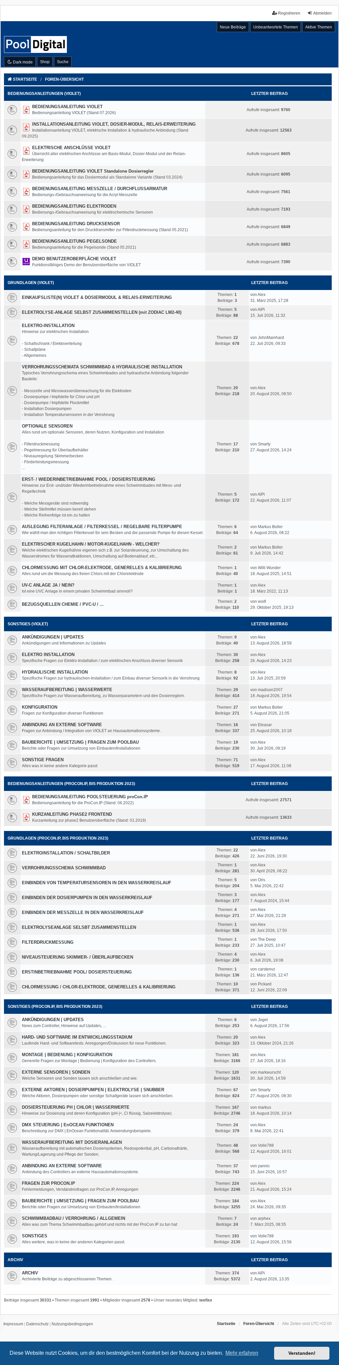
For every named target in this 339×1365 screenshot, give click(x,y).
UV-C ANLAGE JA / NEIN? (48, 585)
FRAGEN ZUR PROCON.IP (48, 1183)
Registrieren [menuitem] (289, 13)
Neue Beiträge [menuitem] (233, 27)
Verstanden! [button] (301, 1353)
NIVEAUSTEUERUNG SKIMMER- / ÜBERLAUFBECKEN (77, 957)
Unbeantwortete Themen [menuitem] (275, 27)
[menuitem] (13, 1324)
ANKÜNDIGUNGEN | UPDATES (53, 637)
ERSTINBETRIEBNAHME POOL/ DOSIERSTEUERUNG (77, 972)
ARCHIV (15, 1260)
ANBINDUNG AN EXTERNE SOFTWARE (62, 724)
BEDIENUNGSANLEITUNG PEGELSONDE (74, 241)
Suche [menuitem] (63, 62)
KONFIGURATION (39, 707)
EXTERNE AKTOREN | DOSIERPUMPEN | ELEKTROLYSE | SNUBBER (93, 1089)
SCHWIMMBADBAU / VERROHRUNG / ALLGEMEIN (73, 1218)
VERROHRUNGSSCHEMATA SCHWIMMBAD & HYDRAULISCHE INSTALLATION (102, 366)
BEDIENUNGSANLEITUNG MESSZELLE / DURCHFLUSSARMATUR (99, 188)
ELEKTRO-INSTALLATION (48, 325)
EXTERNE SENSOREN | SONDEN (56, 1072)
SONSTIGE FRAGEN (43, 759)
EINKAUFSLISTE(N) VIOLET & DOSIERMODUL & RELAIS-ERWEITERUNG (97, 297)
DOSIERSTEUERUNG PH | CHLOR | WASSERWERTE (75, 1107)
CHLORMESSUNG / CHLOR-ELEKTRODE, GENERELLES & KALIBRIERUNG (98, 986)
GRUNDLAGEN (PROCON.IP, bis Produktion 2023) (58, 838)
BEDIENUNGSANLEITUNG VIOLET (67, 106)
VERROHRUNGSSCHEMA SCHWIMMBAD (64, 867)
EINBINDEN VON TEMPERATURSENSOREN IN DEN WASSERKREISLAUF (96, 882)
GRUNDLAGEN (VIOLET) (31, 282)
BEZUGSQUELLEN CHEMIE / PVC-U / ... (63, 604)
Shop (45, 62)
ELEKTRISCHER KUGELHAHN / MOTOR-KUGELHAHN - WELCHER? (91, 544)
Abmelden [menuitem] (322, 13)
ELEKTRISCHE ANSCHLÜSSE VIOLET (71, 147)
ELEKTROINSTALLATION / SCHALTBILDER (66, 852)
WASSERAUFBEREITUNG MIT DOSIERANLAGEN (72, 1142)
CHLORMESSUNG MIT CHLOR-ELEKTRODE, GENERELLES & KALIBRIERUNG (102, 567)
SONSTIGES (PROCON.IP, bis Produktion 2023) (55, 1006)
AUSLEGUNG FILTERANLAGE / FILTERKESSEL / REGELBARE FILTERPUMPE (102, 526)
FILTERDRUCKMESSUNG (47, 942)
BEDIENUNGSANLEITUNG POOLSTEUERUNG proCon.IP (90, 796)
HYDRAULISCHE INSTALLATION (55, 672)
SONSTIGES (34, 1235)
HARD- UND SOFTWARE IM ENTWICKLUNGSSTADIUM (77, 1037)
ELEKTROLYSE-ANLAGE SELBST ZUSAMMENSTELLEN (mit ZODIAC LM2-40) (101, 312)
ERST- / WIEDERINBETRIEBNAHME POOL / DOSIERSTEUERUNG (88, 479)
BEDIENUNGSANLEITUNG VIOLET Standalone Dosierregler (93, 171)
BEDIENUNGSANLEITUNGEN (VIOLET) (44, 93)
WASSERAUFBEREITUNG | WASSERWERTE (67, 689)
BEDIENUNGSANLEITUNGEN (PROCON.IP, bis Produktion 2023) (71, 783)
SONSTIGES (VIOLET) (28, 624)
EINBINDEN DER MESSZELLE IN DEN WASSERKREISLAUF (83, 912)
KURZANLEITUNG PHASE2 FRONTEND (72, 814)
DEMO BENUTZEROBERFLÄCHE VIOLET (74, 258)
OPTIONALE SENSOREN (47, 426)
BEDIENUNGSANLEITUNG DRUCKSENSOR (76, 223)
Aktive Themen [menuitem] (318, 27)
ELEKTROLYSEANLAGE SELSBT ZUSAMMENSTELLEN (79, 927)
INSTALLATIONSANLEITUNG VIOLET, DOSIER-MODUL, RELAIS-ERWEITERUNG (114, 124)
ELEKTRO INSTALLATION (48, 654)
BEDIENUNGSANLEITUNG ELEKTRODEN (74, 206)
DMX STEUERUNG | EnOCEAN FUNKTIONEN (68, 1124)
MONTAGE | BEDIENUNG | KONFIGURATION (67, 1054)
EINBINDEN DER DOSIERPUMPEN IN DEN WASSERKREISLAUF (87, 897)
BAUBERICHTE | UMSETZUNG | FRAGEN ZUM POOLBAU (80, 742)
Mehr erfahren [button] (241, 1353)
